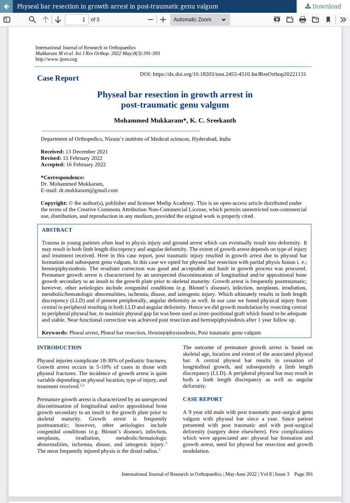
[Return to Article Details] (6, 6)
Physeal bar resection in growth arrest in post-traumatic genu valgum (117, 6)
